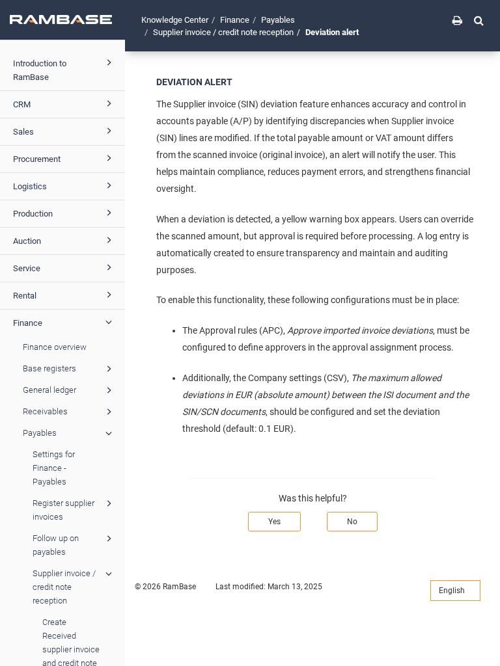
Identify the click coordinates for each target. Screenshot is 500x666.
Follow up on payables (56, 545)
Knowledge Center (174, 20)
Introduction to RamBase (39, 70)
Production (33, 214)
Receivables (45, 411)
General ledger (49, 390)
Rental (24, 295)
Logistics (30, 186)
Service (26, 268)
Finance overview (55, 347)
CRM (22, 104)
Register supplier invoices (63, 510)
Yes (274, 521)
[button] (479, 20)
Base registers (49, 368)
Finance (27, 323)
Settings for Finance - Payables (54, 467)
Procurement (37, 159)
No (352, 521)
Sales (23, 132)
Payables (40, 433)
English (453, 590)
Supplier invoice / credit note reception (64, 587)
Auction (27, 241)
